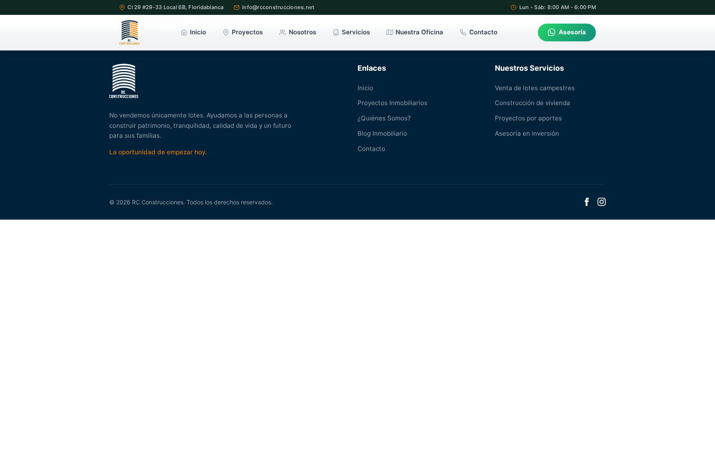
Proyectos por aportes (528, 118)
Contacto (483, 32)
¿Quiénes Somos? (384, 118)
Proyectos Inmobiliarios (392, 103)
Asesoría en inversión (527, 133)
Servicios (356, 32)
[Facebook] (587, 202)
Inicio (198, 32)
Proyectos (247, 32)
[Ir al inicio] (129, 32)
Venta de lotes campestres (535, 88)
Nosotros (302, 32)
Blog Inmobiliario (382, 133)
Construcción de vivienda (532, 103)
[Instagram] (601, 202)
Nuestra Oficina (419, 32)
